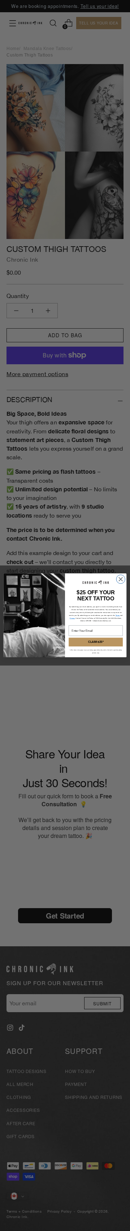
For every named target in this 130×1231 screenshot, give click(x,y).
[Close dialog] (120, 579)
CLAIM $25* (96, 642)
